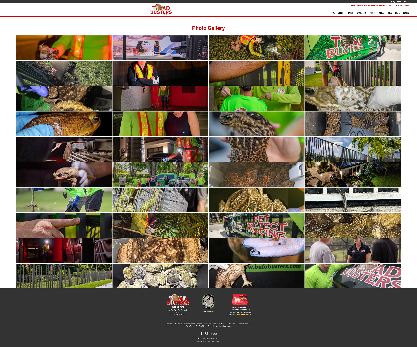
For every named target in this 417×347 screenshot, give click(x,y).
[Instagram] (394, 1)
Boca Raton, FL (245, 324)
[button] (340, 13)
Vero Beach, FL (222, 324)
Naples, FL (233, 324)
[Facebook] (392, 1)
